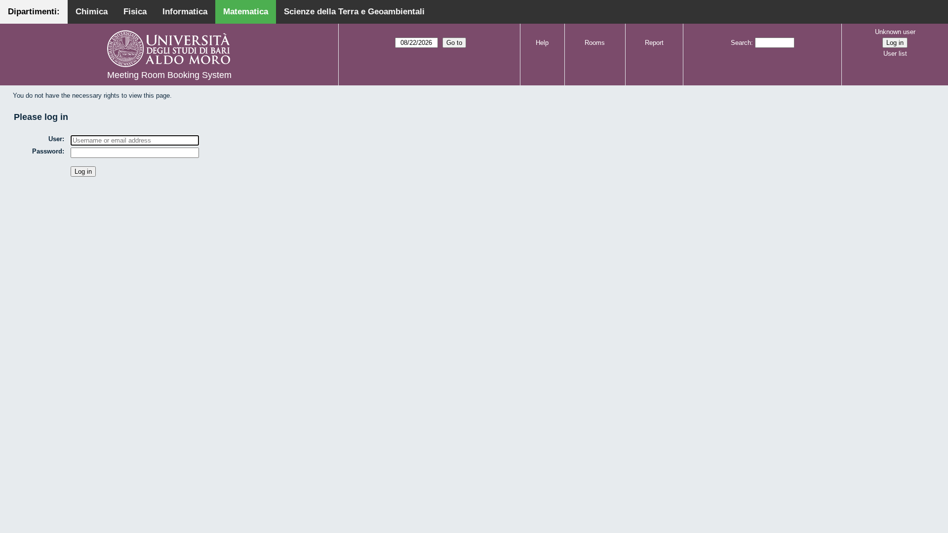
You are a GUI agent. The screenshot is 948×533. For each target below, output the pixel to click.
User (55, 139)
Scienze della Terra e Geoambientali (354, 11)
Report (654, 42)
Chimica (92, 11)
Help (542, 42)
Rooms (595, 42)
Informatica (184, 11)
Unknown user (895, 32)
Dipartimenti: (34, 11)
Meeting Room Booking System (169, 75)
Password (47, 151)
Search (741, 42)
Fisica (135, 11)
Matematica (245, 11)
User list (895, 53)
